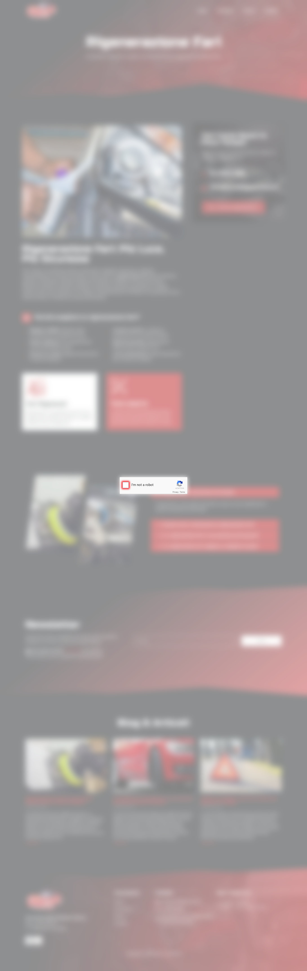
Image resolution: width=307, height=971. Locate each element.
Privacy (175, 492)
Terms (182, 492)
